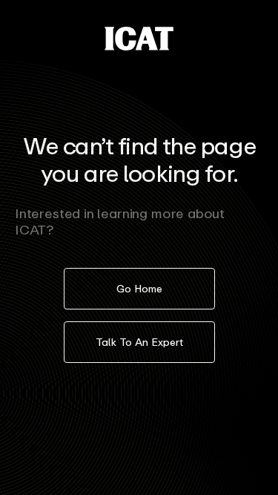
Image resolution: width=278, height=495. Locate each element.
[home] (139, 38)
